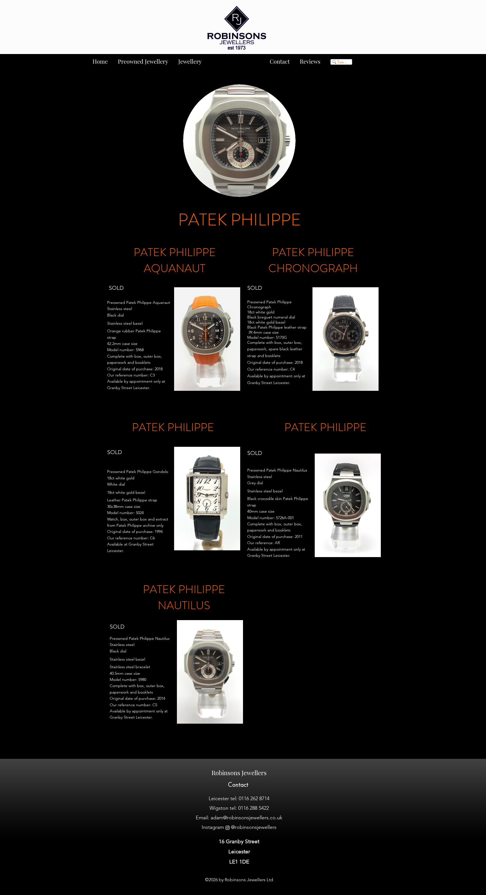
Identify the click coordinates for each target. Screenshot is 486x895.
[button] (207, 339)
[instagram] (227, 828)
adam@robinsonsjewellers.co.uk (246, 818)
